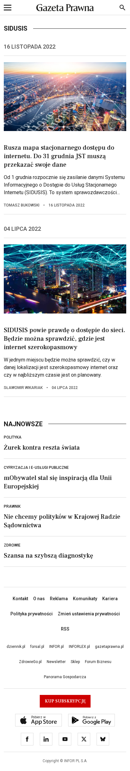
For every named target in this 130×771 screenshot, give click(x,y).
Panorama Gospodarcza (65, 677)
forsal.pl (37, 646)
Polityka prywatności (31, 613)
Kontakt (20, 598)
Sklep (75, 662)
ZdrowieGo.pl (30, 662)
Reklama (59, 598)
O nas (39, 598)
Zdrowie (12, 545)
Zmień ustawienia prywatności (89, 613)
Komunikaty (85, 598)
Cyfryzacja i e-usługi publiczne (36, 467)
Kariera (110, 598)
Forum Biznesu (98, 662)
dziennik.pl (16, 646)
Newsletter (56, 662)
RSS (65, 628)
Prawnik (12, 506)
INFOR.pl (56, 646)
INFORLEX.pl (79, 646)
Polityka (12, 437)
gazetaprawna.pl (109, 646)
